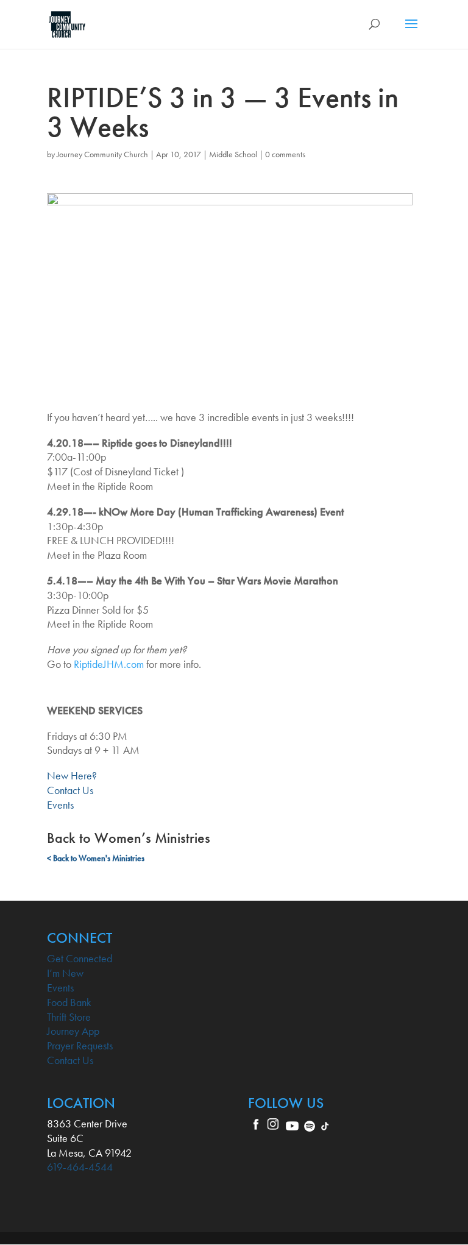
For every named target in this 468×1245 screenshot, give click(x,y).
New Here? (72, 775)
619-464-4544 (80, 1167)
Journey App (73, 1031)
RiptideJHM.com (109, 664)
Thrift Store (69, 1017)
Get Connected (79, 958)
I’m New (65, 973)
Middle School (233, 154)
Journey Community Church (102, 154)
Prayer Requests (80, 1045)
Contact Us (70, 790)
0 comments (285, 154)
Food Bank (69, 1002)
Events (60, 805)
